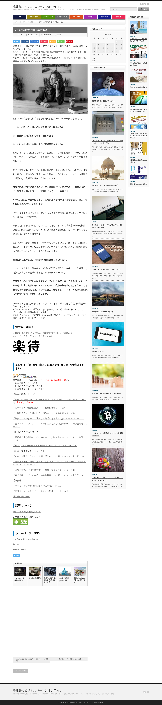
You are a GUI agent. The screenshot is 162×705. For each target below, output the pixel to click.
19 (103, 51)
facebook (148, 4)
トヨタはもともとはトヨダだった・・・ (20, 580)
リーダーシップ (48, 17)
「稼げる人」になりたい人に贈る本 (138, 161)
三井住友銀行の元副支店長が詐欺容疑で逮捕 (50, 580)
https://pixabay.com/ (50, 52)
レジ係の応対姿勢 (35, 578)
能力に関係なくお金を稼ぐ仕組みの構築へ (106, 393)
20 (107, 51)
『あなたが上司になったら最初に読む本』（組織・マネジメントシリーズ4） (50, 456)
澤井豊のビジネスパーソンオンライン (38, 6)
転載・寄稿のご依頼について (27, 511)
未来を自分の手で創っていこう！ (103, 101)
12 (103, 48)
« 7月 (93, 60)
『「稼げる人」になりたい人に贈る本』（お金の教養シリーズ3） (44, 413)
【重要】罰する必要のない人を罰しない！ (106, 269)
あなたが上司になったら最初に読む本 (138, 64)
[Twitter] (144, 692)
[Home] (16, 22)
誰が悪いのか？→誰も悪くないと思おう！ (71, 659)
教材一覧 (119, 17)
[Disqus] (50, 620)
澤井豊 (59, 35)
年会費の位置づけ (98, 351)
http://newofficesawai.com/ (25, 539)
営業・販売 (104, 17)
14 (112, 48)
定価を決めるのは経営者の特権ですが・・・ (79, 580)
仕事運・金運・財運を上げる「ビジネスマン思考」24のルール (138, 136)
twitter (144, 4)
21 (112, 51)
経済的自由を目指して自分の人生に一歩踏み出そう (138, 110)
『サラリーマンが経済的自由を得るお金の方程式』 (37, 486)
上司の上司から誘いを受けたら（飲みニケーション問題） (32, 659)
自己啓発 (90, 17)
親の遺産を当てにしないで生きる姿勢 (105, 185)
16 (121, 48)
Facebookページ (21, 549)
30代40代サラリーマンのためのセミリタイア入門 (138, 40)
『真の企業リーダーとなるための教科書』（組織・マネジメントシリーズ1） (50, 475)
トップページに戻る (20, 670)
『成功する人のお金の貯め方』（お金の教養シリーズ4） (40, 408)
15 (116, 48)
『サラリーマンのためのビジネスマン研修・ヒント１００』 (41, 491)
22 (116, 51)
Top (19, 17)
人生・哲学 (76, 17)
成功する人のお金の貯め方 (138, 87)
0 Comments (47, 35)
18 (98, 51)
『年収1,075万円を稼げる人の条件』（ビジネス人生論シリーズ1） (45, 445)
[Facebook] (148, 692)
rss (141, 4)
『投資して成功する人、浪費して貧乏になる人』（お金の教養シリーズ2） (48, 418)
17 (94, 51)
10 (94, 48)
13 (107, 48)
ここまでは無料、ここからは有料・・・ (64, 580)
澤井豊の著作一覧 (21, 496)
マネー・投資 (34, 17)
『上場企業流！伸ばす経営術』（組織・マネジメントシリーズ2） (44, 470)
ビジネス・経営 (62, 17)
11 (98, 48)
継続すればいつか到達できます (102, 312)
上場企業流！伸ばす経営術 (138, 184)
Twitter (16, 544)
